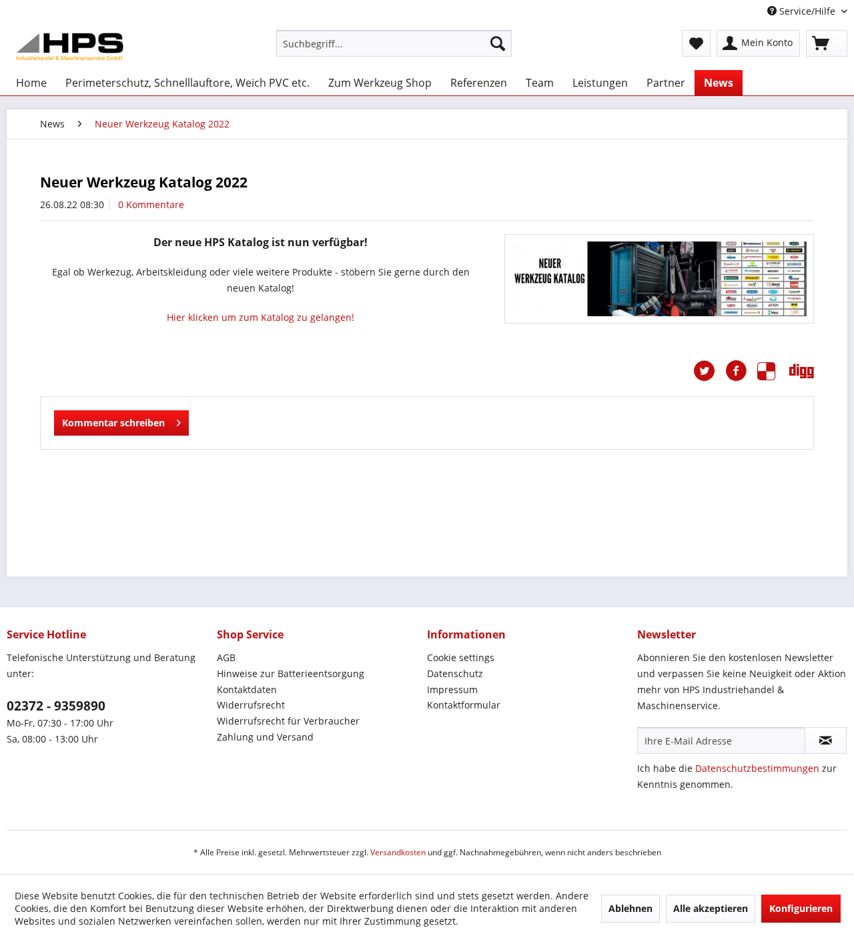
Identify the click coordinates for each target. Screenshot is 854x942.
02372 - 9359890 (56, 706)
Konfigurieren (801, 908)
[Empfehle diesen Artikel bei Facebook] (741, 371)
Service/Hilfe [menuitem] (807, 11)
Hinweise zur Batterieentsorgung (290, 673)
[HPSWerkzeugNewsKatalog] (659, 279)
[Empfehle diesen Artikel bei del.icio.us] (773, 371)
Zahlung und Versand (265, 737)
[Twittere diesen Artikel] (709, 371)
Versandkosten (398, 852)
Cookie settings (460, 657)
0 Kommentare (151, 204)
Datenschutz (455, 673)
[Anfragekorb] (826, 43)
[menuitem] (394, 43)
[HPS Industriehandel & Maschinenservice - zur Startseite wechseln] (69, 46)
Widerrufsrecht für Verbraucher (288, 721)
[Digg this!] (801, 371)
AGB (226, 657)
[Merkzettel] (696, 43)
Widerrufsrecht (251, 704)
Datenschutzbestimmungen (757, 768)
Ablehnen (630, 908)
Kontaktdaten (247, 689)
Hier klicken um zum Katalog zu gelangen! (260, 317)
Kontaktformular (463, 704)
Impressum (452, 689)
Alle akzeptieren (710, 908)
